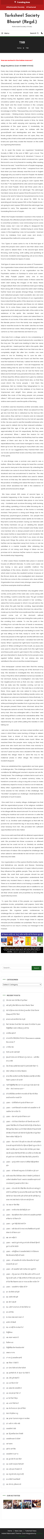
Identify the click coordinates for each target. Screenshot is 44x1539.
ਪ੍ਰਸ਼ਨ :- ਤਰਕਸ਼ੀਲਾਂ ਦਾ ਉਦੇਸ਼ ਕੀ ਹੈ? (16, 1287)
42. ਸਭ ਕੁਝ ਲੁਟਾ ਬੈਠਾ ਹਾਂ (13, 1393)
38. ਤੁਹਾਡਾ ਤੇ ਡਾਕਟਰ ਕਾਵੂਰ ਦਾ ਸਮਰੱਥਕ (18, 1418)
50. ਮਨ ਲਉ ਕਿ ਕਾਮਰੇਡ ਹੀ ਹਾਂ (14, 1327)
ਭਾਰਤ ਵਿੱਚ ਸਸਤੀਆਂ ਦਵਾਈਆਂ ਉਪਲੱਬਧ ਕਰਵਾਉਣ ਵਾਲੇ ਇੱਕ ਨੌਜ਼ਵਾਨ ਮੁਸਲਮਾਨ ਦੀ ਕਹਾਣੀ (23, 1078)
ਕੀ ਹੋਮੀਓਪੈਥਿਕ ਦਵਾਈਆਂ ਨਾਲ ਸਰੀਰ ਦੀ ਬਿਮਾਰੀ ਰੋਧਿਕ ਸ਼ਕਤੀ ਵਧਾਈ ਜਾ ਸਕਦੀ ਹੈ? (22, 1096)
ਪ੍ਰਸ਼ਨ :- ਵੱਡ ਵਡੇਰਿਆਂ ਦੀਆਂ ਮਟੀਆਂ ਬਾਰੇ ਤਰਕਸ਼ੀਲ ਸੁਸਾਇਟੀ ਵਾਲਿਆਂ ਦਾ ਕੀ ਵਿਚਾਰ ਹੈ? (23, 1217)
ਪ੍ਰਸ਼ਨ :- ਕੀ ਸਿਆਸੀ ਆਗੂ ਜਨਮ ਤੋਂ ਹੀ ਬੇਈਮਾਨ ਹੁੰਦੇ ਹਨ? (22, 1171)
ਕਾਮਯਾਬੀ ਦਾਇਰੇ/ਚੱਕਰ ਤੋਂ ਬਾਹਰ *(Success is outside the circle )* (23, 1040)
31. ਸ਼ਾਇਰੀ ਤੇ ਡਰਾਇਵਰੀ (13, 1479)
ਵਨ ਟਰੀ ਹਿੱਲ (10, 1312)
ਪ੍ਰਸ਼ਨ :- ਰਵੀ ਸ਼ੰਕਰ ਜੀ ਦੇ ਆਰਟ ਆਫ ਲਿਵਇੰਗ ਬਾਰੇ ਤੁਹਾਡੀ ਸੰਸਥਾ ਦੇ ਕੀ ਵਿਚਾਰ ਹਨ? (23, 1231)
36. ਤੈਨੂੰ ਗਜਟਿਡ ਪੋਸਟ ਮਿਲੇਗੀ (14, 1434)
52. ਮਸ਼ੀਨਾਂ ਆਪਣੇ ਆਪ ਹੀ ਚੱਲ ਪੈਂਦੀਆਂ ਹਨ (18, 1307)
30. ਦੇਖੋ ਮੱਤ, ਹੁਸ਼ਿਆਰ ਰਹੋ (13, 1484)
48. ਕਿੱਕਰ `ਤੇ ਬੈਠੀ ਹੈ (12, 1363)
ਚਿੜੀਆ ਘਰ (9, 1342)
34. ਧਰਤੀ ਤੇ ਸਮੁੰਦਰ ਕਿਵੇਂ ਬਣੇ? (15, 1464)
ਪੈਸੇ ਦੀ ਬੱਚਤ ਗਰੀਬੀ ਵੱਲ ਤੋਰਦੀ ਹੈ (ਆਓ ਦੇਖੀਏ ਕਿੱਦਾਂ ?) (22, 1066)
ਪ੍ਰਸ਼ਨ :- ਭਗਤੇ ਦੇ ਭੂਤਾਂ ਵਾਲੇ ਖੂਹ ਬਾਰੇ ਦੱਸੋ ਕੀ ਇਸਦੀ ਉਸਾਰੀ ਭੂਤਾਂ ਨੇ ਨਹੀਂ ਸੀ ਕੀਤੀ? (23, 1245)
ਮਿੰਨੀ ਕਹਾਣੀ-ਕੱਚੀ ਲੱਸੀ (13, 1052)
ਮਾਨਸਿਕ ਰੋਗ (10, 1047)
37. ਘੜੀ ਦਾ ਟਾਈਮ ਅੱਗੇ (13, 1423)
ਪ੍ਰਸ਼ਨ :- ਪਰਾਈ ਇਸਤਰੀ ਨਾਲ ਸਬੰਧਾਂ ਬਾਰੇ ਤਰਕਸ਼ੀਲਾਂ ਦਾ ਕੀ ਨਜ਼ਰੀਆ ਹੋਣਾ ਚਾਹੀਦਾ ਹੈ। (23, 1110)
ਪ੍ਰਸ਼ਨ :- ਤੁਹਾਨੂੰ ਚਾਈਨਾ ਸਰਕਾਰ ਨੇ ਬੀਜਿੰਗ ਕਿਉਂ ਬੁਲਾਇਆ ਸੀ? (22, 1164)
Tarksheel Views (30, 1531)
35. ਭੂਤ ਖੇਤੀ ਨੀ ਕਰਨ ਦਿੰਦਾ (14, 1459)
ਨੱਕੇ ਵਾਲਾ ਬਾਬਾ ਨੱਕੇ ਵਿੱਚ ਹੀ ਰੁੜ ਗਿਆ (16, 1000)
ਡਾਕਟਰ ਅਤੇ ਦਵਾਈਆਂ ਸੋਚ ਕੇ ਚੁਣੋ (15, 1019)
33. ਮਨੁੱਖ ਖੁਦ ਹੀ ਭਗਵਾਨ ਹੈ (14, 1469)
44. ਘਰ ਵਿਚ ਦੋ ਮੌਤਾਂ (12, 1383)
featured (32, 7)
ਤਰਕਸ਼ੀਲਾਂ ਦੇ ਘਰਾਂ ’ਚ (12, 1454)
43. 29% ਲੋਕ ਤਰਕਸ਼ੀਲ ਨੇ (14, 1388)
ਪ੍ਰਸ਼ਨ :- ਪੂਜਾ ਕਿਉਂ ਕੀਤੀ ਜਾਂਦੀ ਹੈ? (16, 1224)
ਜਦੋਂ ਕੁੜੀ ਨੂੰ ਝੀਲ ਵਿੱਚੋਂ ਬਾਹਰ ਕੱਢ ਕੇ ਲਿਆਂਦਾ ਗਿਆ (20, 1005)
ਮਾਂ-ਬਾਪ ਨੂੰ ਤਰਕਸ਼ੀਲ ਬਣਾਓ (14, 1358)
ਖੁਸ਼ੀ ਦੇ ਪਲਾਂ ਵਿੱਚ (11, 1449)
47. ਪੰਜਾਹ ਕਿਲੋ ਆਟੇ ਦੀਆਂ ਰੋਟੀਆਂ (16, 1368)
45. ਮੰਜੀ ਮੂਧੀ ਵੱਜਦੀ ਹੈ (12, 1378)
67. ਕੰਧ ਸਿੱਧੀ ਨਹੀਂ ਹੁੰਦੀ (12, 1292)
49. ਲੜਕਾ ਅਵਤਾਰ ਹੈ (12, 1337)
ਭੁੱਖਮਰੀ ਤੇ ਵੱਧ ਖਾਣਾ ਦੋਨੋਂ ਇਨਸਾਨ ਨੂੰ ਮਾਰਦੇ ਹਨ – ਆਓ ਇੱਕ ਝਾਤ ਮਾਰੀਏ (22, 1059)
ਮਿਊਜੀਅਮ (9, 1332)
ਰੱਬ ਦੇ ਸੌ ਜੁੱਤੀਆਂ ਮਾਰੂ (12, 1413)
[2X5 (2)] (22, 942)
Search (33, 33)
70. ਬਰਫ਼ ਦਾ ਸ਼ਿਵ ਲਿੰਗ (12, 1205)
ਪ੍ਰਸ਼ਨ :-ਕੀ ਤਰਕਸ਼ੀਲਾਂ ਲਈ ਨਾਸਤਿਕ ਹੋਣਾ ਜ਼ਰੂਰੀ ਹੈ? (21, 1269)
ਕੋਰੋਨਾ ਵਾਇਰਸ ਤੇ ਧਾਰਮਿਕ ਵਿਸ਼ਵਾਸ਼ (16, 1071)
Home (10, 1531)
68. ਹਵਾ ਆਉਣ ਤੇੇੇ (11, 1237)
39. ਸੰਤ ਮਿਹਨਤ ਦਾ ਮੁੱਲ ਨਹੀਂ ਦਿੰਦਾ (16, 1408)
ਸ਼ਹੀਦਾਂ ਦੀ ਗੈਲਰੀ (11, 1322)
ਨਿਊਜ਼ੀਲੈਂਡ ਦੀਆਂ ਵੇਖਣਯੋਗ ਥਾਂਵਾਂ (15, 1347)
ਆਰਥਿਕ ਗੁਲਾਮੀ (11, 1033)
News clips (18, 1531)
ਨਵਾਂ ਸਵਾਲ (9, 1444)
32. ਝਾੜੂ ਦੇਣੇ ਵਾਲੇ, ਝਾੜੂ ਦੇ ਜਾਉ (15, 1474)
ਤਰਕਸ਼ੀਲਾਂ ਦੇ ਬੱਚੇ (11, 1428)
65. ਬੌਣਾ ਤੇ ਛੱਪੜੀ (11, 1302)
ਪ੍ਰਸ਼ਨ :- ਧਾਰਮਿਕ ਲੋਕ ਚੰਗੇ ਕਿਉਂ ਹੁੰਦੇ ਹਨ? (18, 1210)
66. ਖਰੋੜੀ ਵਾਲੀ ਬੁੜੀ (12, 1297)
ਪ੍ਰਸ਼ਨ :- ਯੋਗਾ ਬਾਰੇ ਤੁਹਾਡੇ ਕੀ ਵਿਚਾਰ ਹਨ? (18, 1116)
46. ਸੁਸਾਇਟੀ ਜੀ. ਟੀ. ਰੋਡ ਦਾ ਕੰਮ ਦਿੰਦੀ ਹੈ (18, 1373)
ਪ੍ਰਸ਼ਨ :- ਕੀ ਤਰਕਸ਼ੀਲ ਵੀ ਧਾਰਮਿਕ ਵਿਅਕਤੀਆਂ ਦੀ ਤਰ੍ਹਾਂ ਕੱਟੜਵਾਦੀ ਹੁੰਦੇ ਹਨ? (22, 1262)
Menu (6, 33)
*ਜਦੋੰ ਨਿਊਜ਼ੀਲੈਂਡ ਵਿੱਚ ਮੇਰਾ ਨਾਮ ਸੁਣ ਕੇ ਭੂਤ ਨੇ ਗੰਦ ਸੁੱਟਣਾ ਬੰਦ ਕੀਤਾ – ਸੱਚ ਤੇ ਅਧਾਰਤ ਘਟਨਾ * (22, 1087)
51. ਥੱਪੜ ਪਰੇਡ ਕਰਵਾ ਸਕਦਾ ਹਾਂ (15, 1317)
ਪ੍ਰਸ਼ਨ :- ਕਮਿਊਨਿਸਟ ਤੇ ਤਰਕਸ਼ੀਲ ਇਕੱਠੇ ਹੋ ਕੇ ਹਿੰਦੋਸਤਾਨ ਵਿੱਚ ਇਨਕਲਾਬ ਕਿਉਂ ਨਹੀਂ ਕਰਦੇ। (22, 1253)
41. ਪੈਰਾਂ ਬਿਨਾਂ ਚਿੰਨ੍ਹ (12, 1398)
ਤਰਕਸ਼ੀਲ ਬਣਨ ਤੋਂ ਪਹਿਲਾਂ (13, 1439)
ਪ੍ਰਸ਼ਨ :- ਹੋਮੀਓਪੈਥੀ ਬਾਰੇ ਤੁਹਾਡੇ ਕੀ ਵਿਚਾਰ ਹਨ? (19, 1103)
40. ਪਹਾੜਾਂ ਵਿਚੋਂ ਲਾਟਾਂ (12, 1403)
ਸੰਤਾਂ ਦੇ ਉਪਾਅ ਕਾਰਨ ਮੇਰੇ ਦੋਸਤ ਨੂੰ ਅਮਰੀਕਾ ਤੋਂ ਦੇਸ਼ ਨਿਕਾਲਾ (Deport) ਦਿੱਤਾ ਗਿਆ (22, 1012)
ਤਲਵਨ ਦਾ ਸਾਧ (10, 1353)
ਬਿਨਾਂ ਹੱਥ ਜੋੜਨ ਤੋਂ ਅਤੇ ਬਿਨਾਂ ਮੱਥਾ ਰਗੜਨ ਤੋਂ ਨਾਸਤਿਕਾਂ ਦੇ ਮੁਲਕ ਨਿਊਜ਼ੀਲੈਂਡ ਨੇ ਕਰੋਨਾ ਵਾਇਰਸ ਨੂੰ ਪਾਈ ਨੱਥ (23, 1026)
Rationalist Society (16, 7)
